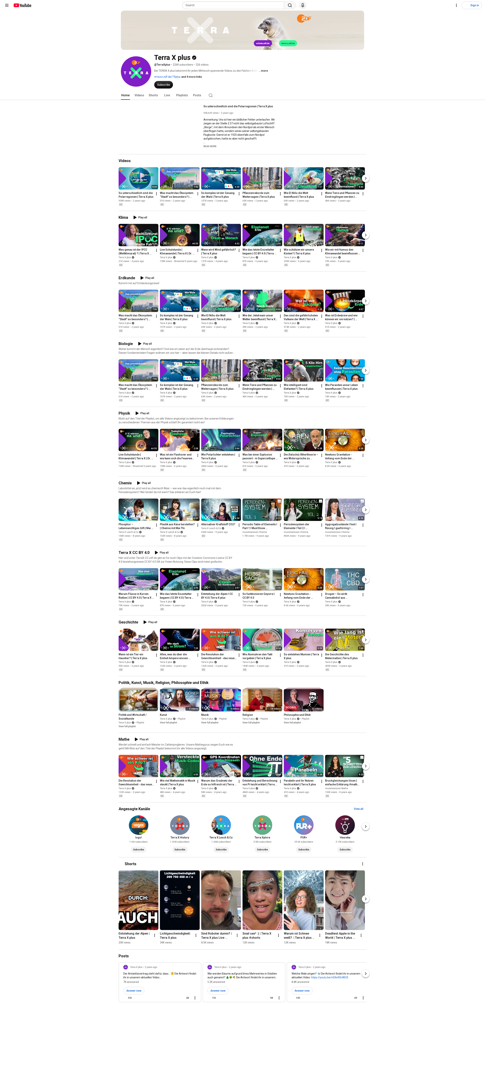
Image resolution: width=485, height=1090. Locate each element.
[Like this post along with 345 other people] (293, 998)
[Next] (365, 178)
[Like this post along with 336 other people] (125, 998)
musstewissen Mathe (336, 788)
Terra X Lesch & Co (128, 532)
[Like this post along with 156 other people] (209, 998)
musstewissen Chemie (254, 532)
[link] (159, 983)
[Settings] (456, 5)
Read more (210, 146)
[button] (210, 146)
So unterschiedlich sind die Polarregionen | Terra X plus (238, 106)
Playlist (140, 722)
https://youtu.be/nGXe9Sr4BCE (329, 977)
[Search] (290, 5)
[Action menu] (195, 998)
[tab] (125, 95)
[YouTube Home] (22, 5)
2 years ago (151, 967)
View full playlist (127, 726)
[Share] (174, 998)
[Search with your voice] (303, 5)
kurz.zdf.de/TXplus (169, 76)
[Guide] (7, 5)
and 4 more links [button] (191, 76)
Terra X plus (125, 257)
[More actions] (156, 194)
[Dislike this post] (136, 998)
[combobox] (234, 5)
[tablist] (242, 95)
